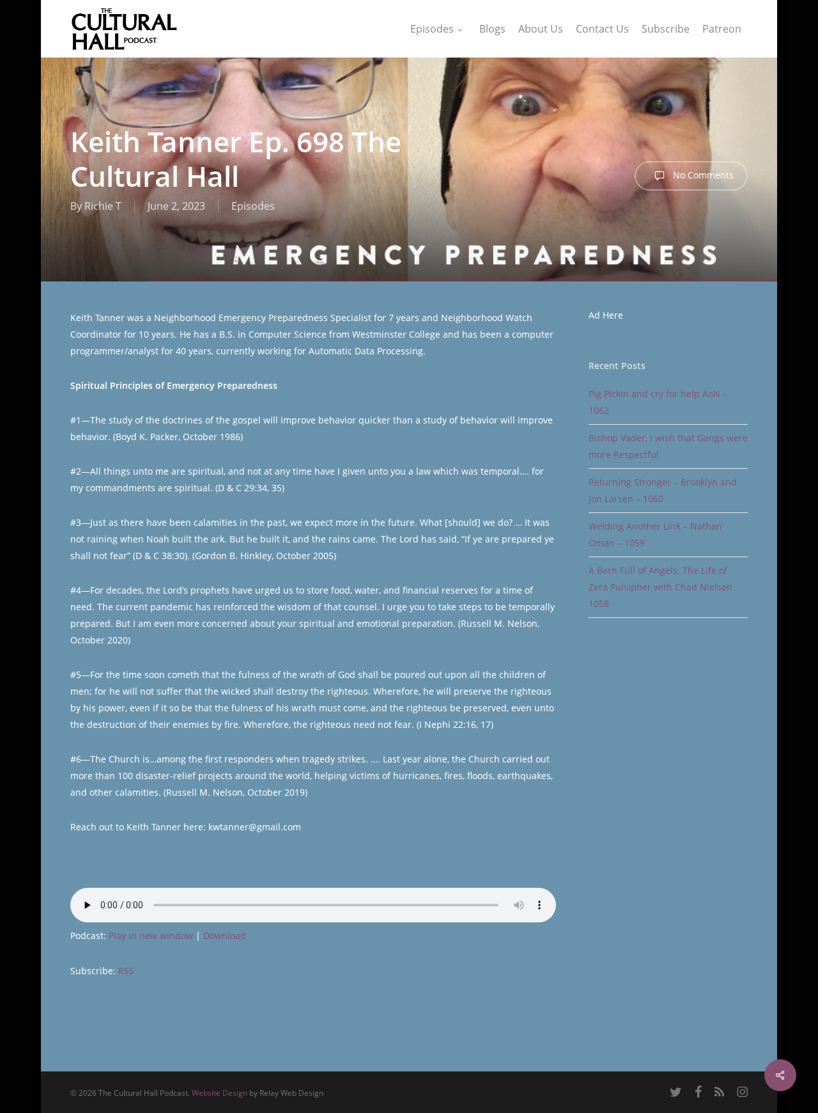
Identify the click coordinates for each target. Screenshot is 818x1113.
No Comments (702, 175)
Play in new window (151, 935)
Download (224, 935)
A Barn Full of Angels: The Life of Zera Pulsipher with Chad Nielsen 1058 (660, 587)
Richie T (102, 206)
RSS (126, 971)
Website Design (219, 1092)
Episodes (253, 206)
